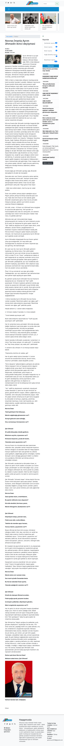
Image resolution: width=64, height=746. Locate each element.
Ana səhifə (9, 36)
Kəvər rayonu (50, 51)
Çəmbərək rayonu (50, 43)
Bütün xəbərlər (48, 163)
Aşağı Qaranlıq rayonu (50, 55)
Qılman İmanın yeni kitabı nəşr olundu (12, 26)
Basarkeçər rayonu (50, 60)
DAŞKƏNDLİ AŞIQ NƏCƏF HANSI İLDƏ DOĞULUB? (30, 27)
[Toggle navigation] (9, 9)
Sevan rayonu (50, 47)
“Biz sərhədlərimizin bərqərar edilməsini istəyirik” (47, 27)
